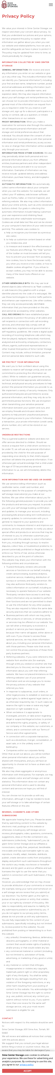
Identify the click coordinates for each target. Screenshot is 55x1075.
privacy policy (26, 1064)
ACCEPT (28, 1070)
